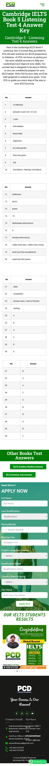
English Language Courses (15, 550)
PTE (27, 731)
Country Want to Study (13, 576)
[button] (5, 647)
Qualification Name (11, 563)
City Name (7, 589)
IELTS (28, 727)
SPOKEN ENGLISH (33, 735)
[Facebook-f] (17, 713)
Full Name (6, 498)
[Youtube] (32, 713)
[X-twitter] (27, 713)
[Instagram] (22, 713)
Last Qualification (10, 511)
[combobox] (4, 530)
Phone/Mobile (8, 524)
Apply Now (24, 603)
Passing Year (8, 537)
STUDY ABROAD (33, 740)
